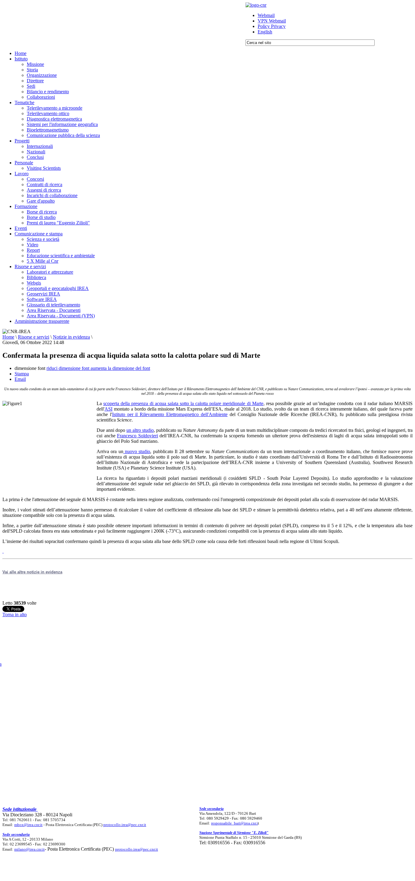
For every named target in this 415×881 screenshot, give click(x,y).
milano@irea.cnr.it (29, 849)
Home (8, 337)
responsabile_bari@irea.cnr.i (234, 823)
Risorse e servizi (33, 337)
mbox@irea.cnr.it (28, 824)
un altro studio (140, 430)
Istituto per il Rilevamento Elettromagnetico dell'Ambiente (170, 414)
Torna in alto (14, 614)
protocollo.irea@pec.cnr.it (124, 824)
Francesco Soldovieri (137, 435)
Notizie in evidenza (71, 337)
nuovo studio (136, 451)
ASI (108, 408)
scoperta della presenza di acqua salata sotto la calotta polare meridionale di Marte (183, 403)
